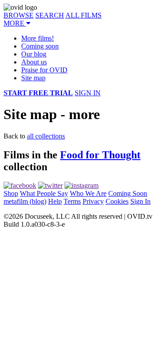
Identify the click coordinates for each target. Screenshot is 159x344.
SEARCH (49, 15)
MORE (15, 23)
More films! (37, 38)
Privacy (93, 201)
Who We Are (88, 193)
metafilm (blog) (25, 201)
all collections (46, 136)
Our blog (33, 54)
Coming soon (40, 46)
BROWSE (19, 15)
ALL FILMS (83, 15)
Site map (33, 78)
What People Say (44, 193)
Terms (72, 201)
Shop (11, 193)
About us (34, 62)
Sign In (140, 201)
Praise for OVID (44, 70)
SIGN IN (88, 93)
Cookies (117, 201)
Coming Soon (127, 193)
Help (55, 201)
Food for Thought (100, 155)
